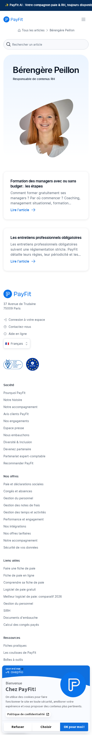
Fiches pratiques (15, 645)
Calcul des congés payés (21, 625)
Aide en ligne (18, 334)
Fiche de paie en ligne (18, 575)
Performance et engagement (23, 519)
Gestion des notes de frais (21, 505)
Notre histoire (12, 400)
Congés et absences (17, 491)
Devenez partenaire (17, 449)
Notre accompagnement (20, 407)
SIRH (6, 611)
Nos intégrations (14, 526)
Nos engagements (16, 421)
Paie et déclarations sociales (23, 484)
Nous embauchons (16, 435)
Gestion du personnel (18, 498)
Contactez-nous (20, 327)
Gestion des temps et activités (24, 512)
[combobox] (46, 44)
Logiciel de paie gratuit (19, 589)
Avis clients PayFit (16, 414)
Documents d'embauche (20, 618)
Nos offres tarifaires (17, 533)
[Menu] (83, 19)
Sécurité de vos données (20, 547)
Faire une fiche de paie (19, 568)
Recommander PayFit (18, 463)
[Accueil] (13, 19)
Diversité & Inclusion (17, 442)
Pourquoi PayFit (14, 393)
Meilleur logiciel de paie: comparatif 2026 (32, 596)
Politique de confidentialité (26, 714)
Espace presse (13, 428)
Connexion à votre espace (27, 320)
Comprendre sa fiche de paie (23, 582)
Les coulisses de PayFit (19, 653)
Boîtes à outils (13, 660)
